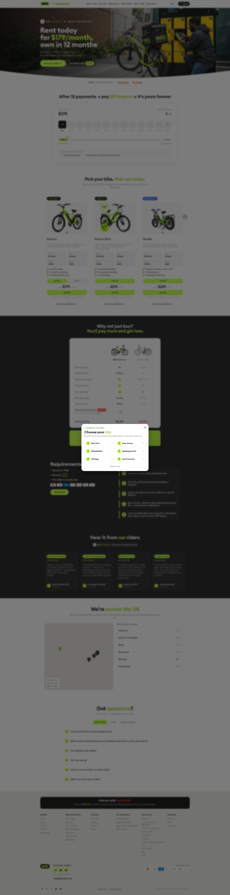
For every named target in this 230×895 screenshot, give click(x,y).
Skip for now (115, 466)
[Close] (145, 427)
